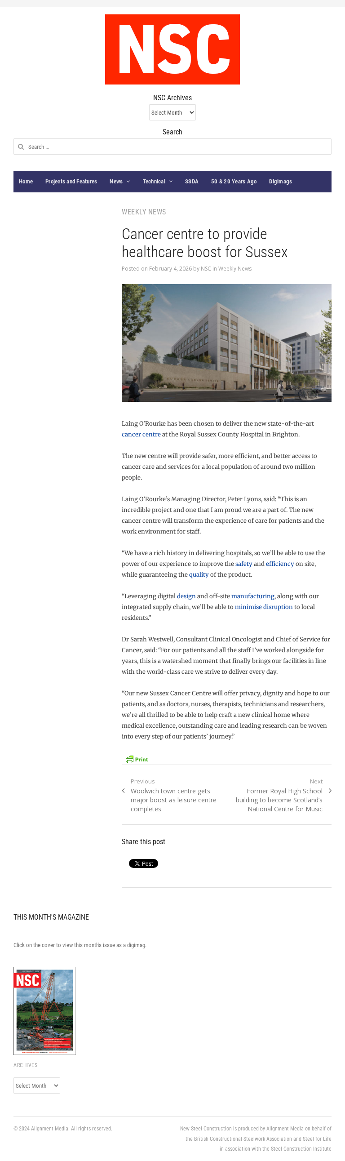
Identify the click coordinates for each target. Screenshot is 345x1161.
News (116, 181)
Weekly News (235, 268)
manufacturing (252, 596)
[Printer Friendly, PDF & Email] (136, 758)
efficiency (281, 564)
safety (243, 564)
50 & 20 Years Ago (234, 181)
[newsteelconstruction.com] (172, 49)
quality (199, 574)
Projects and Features (71, 181)
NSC (206, 268)
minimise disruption (264, 607)
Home (26, 181)
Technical (154, 181)
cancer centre (141, 434)
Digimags (280, 181)
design (186, 596)
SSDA (192, 181)
